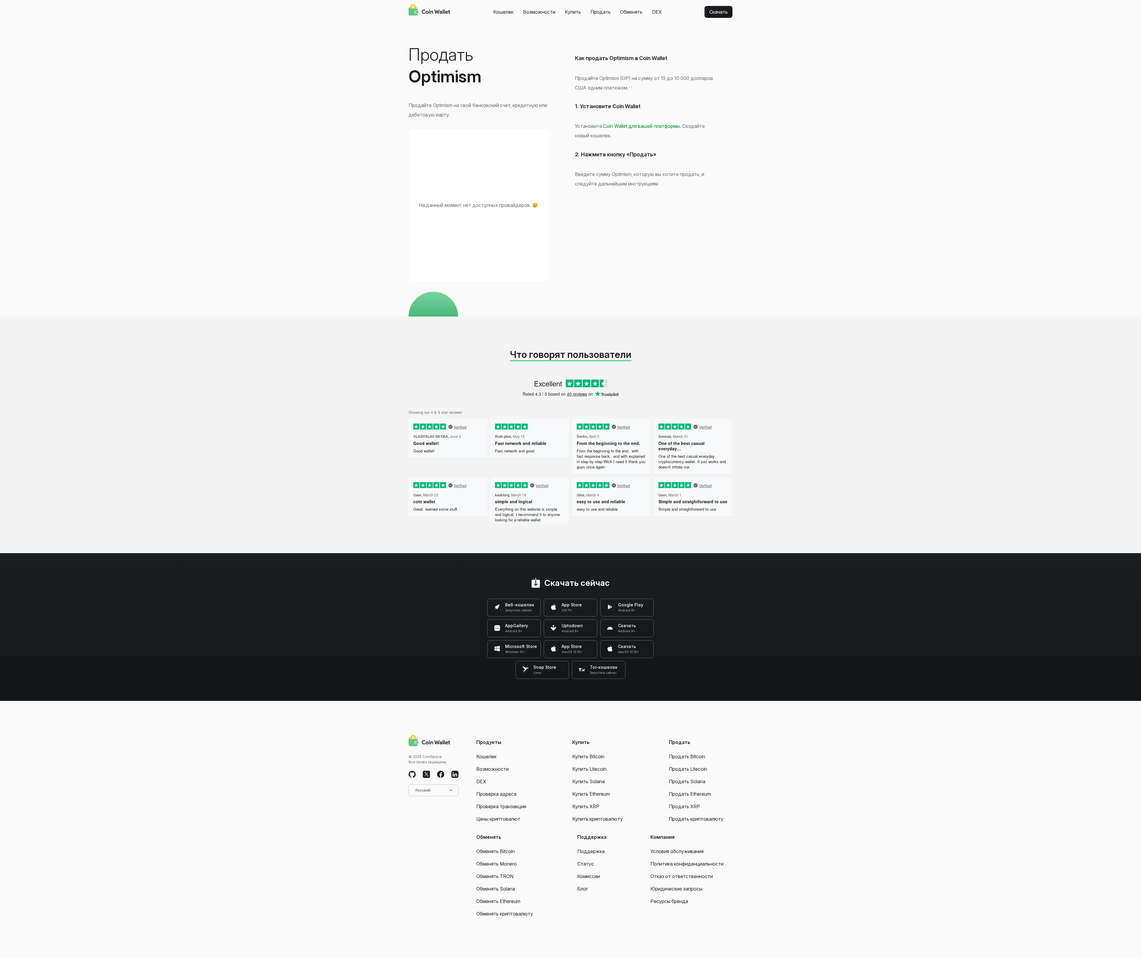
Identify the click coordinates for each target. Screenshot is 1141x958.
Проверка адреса (496, 794)
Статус (585, 864)
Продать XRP (684, 806)
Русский (422, 790)
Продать (600, 12)
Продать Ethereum (690, 794)
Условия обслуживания (677, 851)
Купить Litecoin (589, 769)
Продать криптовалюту (696, 819)
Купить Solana (588, 781)
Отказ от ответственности (681, 876)
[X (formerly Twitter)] (426, 774)
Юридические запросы (676, 889)
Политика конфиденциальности (687, 864)
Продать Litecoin (688, 769)
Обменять (631, 12)
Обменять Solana (495, 889)
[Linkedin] (454, 774)
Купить (573, 12)
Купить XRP (585, 806)
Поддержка (591, 851)
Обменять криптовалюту (504, 914)
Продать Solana (687, 781)
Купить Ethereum (591, 794)
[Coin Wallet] (429, 11)
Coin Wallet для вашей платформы (641, 126)
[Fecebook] (440, 774)
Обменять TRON (494, 876)
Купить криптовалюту (597, 819)
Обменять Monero (496, 864)
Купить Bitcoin (588, 756)
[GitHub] (412, 774)
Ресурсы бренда (669, 901)
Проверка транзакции (501, 806)
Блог (582, 889)
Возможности (539, 12)
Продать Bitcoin (687, 756)
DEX (657, 12)
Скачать (718, 12)
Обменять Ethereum (498, 901)
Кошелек (503, 12)
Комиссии (588, 876)
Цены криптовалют (498, 819)
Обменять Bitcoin (495, 851)
